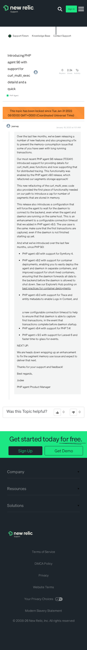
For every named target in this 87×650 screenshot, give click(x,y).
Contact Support (62, 35)
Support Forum (21, 35)
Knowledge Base (41, 35)
